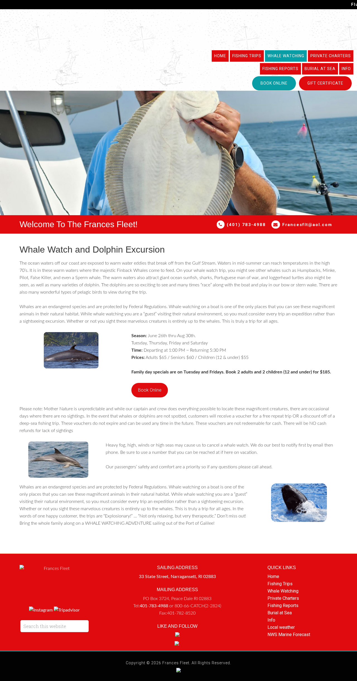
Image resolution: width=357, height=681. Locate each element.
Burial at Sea (279, 612)
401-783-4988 (154, 606)
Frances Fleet (178, 29)
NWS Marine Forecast (288, 634)
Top (344, 668)
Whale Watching (282, 591)
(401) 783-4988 (245, 224)
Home (273, 576)
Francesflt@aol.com (307, 224)
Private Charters (283, 598)
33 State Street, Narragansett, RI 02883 (177, 576)
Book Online (149, 390)
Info (271, 620)
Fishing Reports (282, 605)
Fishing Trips (280, 583)
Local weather (281, 627)
